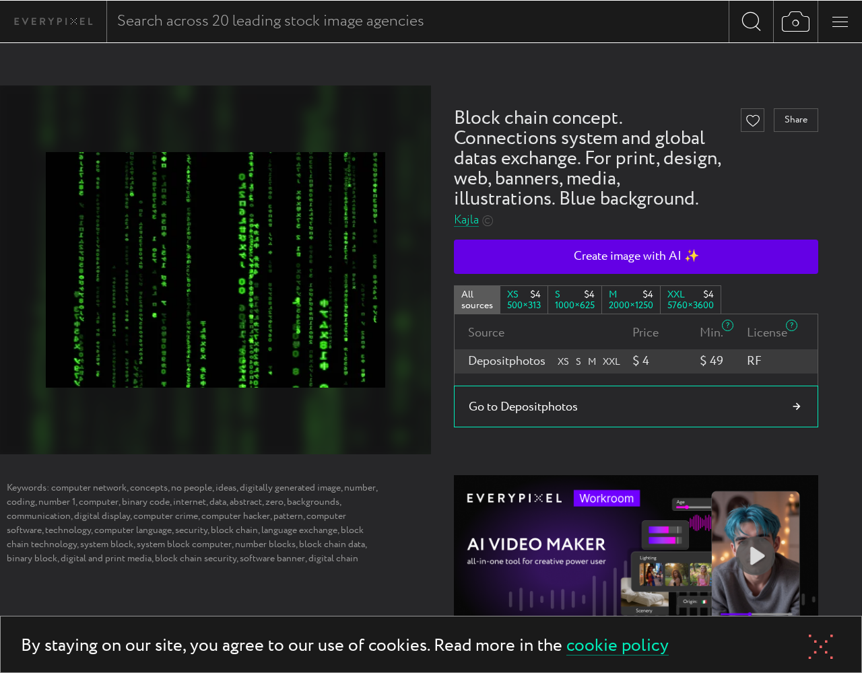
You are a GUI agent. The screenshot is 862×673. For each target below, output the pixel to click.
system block (106, 544)
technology (68, 530)
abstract (246, 502)
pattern (288, 516)
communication (39, 516)
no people (191, 488)
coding (21, 502)
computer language (133, 530)
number (360, 488)
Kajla (466, 220)
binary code (146, 502)
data (217, 502)
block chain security (195, 558)
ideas (226, 488)
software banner (272, 558)
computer (99, 502)
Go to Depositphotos (523, 407)
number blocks (265, 544)
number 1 (56, 502)
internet (189, 502)
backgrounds (313, 502)
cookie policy (617, 646)
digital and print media (106, 558)
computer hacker (235, 516)
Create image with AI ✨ (636, 256)
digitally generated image (290, 488)
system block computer (184, 544)
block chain (234, 530)
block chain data (332, 544)
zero (274, 502)
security (191, 530)
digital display (102, 516)
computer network (89, 488)
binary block (32, 558)
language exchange (299, 530)
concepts (149, 488)
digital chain (333, 558)
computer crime (165, 516)
